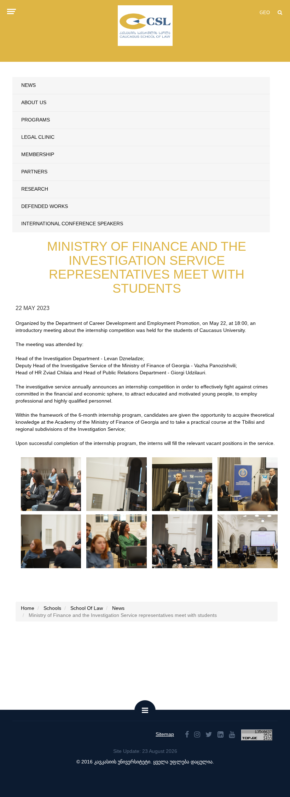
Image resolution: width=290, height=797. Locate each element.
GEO (265, 12)
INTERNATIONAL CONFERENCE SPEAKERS (72, 223)
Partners (34, 171)
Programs (35, 120)
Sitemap (165, 734)
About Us (33, 102)
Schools (52, 608)
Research (34, 189)
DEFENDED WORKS (44, 206)
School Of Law (86, 608)
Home (27, 608)
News (28, 85)
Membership (37, 154)
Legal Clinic (37, 137)
